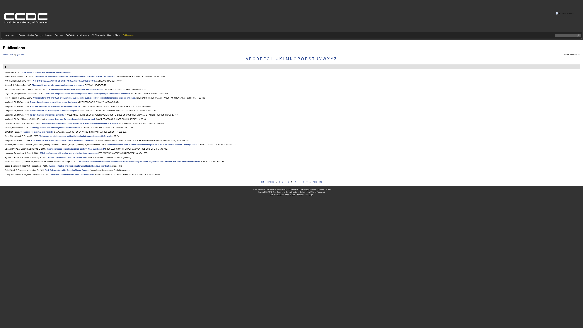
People (22, 35)
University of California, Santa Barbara (315, 189)
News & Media (113, 35)
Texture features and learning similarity (47, 115)
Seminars (59, 35)
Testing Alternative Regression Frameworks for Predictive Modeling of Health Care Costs (79, 123)
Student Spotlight (35, 35)
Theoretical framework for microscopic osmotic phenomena (58, 85)
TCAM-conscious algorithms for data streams (67, 157)
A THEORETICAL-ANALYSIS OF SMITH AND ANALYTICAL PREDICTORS (64, 81)
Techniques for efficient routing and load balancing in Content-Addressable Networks (76, 136)
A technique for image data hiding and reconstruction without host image (62, 140)
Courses (49, 35)
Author (6, 54)
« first (261, 181)
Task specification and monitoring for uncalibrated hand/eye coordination (80, 166)
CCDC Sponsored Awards (77, 35)
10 (295, 181)
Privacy (300, 194)
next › (315, 181)
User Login (308, 194)
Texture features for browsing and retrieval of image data (54, 111)
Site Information (276, 194)
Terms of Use (289, 194)
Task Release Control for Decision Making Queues (67, 170)
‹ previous (270, 181)
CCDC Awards (98, 35)
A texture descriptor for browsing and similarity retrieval (70, 119)
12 (303, 181)
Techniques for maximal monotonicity (36, 132)
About (14, 35)
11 (299, 181)
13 (306, 181)
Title (11, 54)
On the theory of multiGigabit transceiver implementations (46, 72)
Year (22, 54)
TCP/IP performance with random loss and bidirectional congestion (68, 153)
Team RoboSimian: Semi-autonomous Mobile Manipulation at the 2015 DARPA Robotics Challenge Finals (152, 145)
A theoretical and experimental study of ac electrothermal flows (76, 89)
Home (6, 35)
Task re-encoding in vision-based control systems (72, 174)
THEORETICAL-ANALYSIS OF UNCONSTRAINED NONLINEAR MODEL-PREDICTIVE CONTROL (75, 77)
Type (18, 54)
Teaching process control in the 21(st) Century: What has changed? (76, 149)
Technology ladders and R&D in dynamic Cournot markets (55, 128)
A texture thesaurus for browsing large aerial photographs (55, 106)
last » (321, 181)
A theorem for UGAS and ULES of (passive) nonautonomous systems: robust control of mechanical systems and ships (84, 98)
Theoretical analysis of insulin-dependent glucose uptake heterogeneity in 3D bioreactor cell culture (87, 94)
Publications (128, 35)
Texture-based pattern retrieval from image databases (53, 102)
